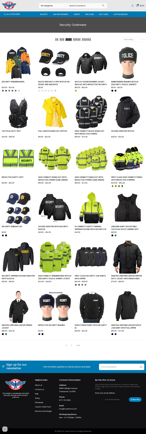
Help (36, 394)
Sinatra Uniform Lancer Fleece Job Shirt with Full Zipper (126, 326)
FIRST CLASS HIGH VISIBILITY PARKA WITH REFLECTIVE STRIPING (126, 178)
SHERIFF (77, 14)
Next (78, 345)
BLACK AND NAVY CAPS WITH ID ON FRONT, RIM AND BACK (53, 83)
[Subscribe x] (141, 367)
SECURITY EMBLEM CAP (12, 226)
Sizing (37, 398)
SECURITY (44, 14)
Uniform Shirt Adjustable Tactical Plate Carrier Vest (125, 228)
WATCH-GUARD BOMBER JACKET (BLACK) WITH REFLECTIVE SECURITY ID (91, 84)
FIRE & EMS (89, 14)
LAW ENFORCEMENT (60, 14)
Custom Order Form (43, 407)
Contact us (39, 389)
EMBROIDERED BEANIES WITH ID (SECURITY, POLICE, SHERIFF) (124, 83)
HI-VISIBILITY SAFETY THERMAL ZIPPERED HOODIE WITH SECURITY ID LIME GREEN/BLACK (90, 229)
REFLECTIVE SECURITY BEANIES (51, 325)
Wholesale (39, 402)
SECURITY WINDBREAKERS (13, 81)
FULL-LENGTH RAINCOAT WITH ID (52, 131)
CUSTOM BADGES (121, 14)
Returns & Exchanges (43, 411)
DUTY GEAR (103, 14)
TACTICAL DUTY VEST (11, 131)
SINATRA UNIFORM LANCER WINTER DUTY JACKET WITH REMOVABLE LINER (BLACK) (126, 278)
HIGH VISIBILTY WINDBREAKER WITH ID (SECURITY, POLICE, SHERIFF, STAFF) (54, 277)
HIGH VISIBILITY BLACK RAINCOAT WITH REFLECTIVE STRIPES (89, 132)
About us (38, 385)
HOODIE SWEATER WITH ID (122, 131)
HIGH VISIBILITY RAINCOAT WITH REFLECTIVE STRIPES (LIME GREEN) (53, 178)
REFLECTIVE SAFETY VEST (12, 177)
